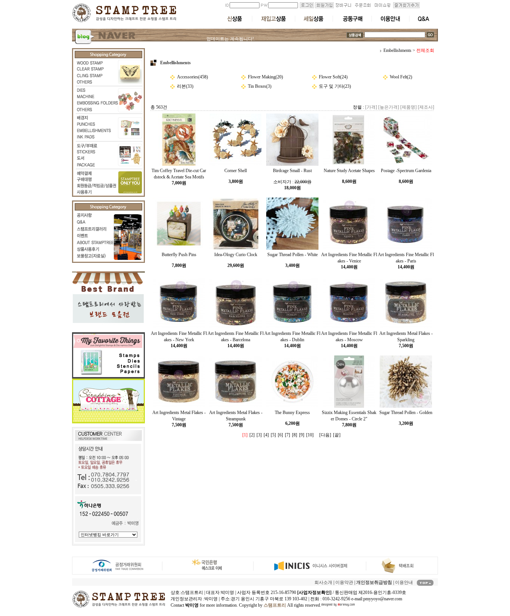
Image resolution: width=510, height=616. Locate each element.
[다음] (325, 435)
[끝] (336, 435)
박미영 (211, 598)
